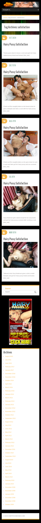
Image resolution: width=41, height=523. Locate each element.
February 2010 (9, 480)
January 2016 (9, 394)
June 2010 (8, 466)
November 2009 (10, 491)
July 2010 (8, 463)
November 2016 (10, 377)
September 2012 (10, 418)
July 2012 (8, 425)
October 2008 (9, 504)
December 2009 (10, 487)
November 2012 (10, 411)
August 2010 (9, 460)
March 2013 (9, 398)
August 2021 (9, 356)
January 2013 (9, 404)
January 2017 (9, 370)
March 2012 (9, 439)
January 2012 (9, 446)
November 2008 (10, 501)
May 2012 (8, 432)
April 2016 (8, 384)
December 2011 (10, 449)
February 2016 (9, 391)
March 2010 (9, 477)
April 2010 (8, 473)
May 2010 (8, 470)
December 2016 (10, 373)
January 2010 (9, 484)
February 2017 (9, 367)
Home (5, 17)
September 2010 (10, 456)
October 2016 (9, 380)
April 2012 (8, 435)
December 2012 (10, 408)
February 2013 (9, 401)
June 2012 (8, 429)
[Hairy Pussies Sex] (20, 4)
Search (8, 288)
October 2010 (9, 453)
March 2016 (9, 387)
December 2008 (10, 497)
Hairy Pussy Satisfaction (15, 44)
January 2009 (9, 494)
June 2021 (8, 363)
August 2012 (9, 422)
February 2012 (9, 442)
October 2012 (9, 415)
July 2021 (8, 360)
